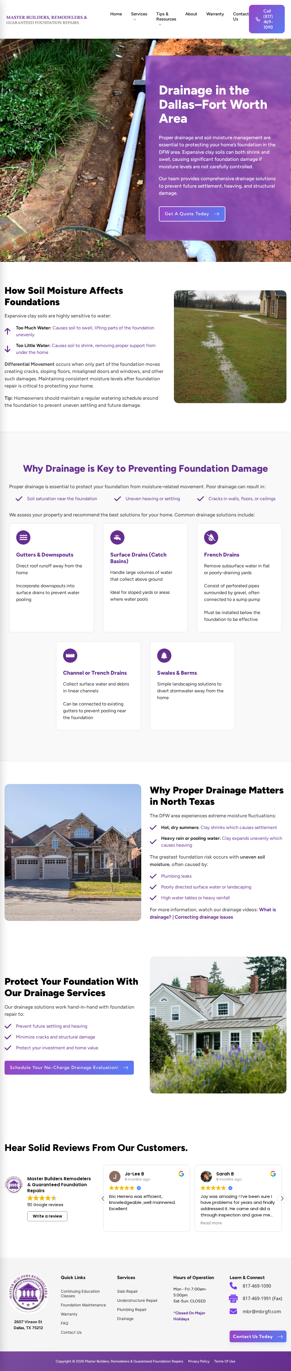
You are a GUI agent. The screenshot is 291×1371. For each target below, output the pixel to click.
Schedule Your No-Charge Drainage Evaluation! (64, 1067)
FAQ (64, 1323)
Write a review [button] (47, 1216)
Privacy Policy (198, 1361)
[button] (282, 1198)
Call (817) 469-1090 (268, 19)
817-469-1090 (257, 1286)
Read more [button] (211, 1223)
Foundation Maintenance (83, 1305)
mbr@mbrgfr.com (262, 1311)
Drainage (125, 1318)
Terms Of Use (224, 1361)
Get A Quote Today (187, 213)
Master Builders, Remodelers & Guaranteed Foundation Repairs (134, 1361)
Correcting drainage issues (204, 917)
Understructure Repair (137, 1300)
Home (116, 14)
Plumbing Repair (132, 1309)
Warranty (215, 14)
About (191, 14)
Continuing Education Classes (80, 1293)
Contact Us (241, 16)
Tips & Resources (166, 16)
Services (139, 14)
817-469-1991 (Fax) (262, 1298)
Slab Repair (127, 1291)
